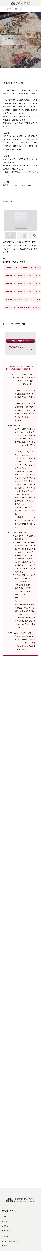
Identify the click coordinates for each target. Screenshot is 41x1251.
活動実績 (6, 1230)
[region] (20, 224)
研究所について (9, 1210)
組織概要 (5, 1236)
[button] (10, 235)
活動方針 (6, 1226)
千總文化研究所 (6, 9)
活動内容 (5, 1221)
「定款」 (27, 142)
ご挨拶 (4, 1216)
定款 (5, 1245)
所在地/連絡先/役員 (10, 1241)
